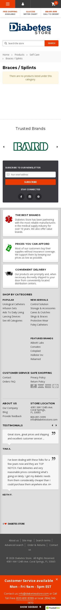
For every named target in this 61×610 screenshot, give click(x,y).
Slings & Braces (39, 316)
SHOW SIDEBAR (29, 606)
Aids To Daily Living (13, 312)
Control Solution (39, 304)
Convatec (35, 346)
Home (6, 54)
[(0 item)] (53, 4)
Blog (5, 412)
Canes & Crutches (40, 312)
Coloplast (35, 350)
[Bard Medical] (30, 146)
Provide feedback (12, 416)
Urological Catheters (14, 304)
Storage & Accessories (42, 308)
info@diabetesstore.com (34, 593)
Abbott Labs (37, 342)
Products (19, 54)
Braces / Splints (14, 58)
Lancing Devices (11, 316)
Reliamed (35, 359)
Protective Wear (39, 320)
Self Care (34, 54)
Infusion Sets (10, 308)
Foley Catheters (39, 324)
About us (14, 540)
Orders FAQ (9, 381)
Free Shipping (10, 12)
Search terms (43, 540)
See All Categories (12, 320)
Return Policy (37, 381)
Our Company (10, 408)
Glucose (30, 12)
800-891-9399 (51, 12)
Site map (27, 540)
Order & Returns (36, 545)
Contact (7, 377)
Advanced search (14, 545)
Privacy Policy (37, 377)
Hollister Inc (36, 355)
